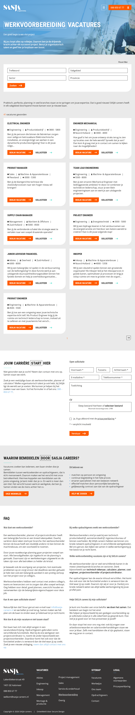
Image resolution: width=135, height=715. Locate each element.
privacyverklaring (105, 418)
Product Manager (17, 167)
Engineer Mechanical (85, 123)
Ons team (96, 689)
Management (43, 695)
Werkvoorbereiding (68, 694)
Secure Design (58, 711)
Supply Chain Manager (19, 215)
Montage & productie (42, 702)
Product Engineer (17, 298)
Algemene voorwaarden (120, 679)
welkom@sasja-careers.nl (16, 696)
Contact (95, 700)
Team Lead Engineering (86, 167)
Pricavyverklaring (121, 686)
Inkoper (77, 253)
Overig (62, 700)
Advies (40, 677)
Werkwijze (96, 683)
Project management (69, 677)
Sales (61, 683)
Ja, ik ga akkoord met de (94, 418)
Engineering (42, 683)
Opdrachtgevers (99, 695)
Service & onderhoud (69, 688)
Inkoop (40, 689)
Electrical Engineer (18, 123)
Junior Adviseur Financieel (22, 253)
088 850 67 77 (10, 691)
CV (70, 399)
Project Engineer (83, 215)
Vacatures (96, 677)
